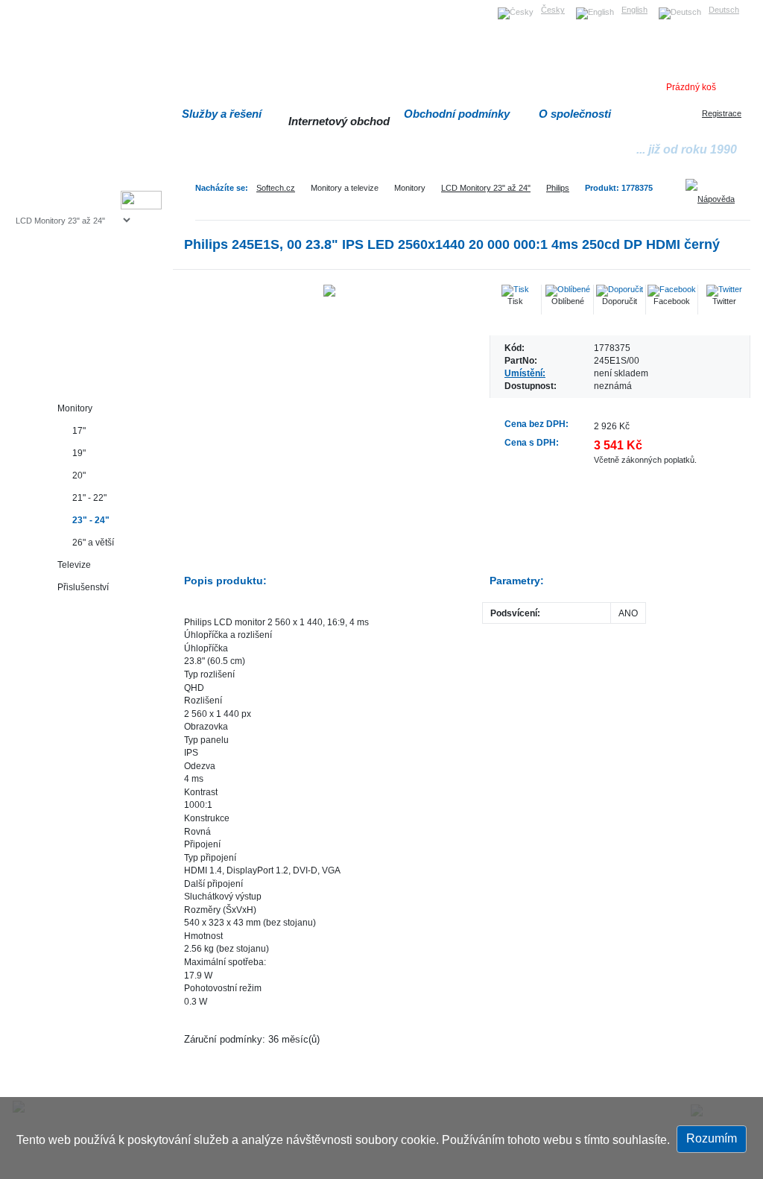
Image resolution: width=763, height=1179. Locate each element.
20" (79, 475)
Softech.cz (275, 187)
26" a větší (93, 542)
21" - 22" (89, 497)
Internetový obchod (339, 121)
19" (79, 453)
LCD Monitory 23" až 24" (486, 187)
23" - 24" (91, 520)
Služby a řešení (222, 113)
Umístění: (524, 373)
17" (79, 430)
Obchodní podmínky (457, 113)
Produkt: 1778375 (619, 187)
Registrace (721, 113)
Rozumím (711, 1138)
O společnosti (575, 113)
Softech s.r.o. (38, 5)
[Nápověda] (715, 194)
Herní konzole (68, 341)
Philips (557, 187)
